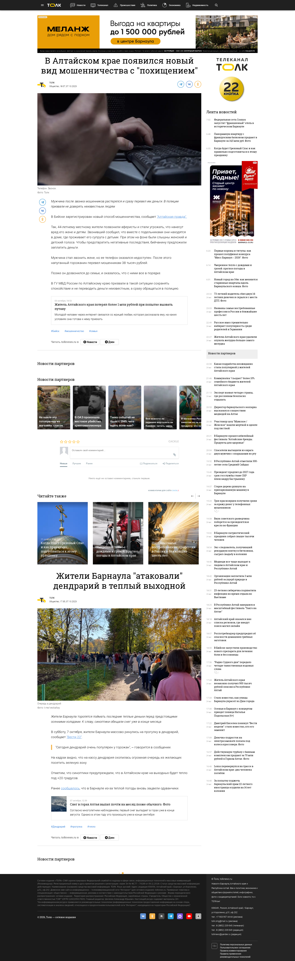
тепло (91, 826)
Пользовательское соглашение (235, 947)
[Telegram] (181, 84)
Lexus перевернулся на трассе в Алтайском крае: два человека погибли (233, 770)
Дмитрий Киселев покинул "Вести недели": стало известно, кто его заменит (235, 727)
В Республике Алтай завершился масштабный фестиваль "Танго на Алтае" (235, 608)
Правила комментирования (233, 951)
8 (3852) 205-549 (224, 930)
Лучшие (76, 463)
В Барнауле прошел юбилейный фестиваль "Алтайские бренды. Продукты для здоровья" (234, 439)
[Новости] (89, 342)
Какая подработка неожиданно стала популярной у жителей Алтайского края (233, 367)
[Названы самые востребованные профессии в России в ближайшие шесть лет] (173, 533)
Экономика (174, 5)
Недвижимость (200, 5)
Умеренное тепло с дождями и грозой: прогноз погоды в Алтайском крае (117, 551)
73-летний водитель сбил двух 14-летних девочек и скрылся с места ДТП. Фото (235, 297)
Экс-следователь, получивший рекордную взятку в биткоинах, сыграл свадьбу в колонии (233, 551)
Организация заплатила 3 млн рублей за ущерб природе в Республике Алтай (233, 579)
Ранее (89, 463)
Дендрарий (58, 826)
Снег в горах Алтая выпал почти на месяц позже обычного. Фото (120, 804)
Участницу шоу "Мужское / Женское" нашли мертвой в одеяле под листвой (235, 425)
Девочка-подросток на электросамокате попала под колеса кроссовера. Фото (232, 741)
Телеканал (102, 5)
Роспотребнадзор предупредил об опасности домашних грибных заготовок (235, 637)
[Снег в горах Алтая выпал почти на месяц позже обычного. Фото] (59, 808)
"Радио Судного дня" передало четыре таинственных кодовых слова (234, 665)
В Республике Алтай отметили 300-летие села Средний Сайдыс (236, 462)
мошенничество (74, 331)
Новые (63, 463)
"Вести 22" (74, 737)
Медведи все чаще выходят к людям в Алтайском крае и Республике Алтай (232, 565)
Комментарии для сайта (163, 490)
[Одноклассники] (198, 84)
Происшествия (127, 5)
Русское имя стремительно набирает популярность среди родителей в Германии (233, 326)
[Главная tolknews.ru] (54, 5)
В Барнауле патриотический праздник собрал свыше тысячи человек (234, 536)
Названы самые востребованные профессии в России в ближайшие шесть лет (173, 549)
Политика (152, 5)
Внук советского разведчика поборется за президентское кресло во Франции (231, 522)
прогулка (76, 826)
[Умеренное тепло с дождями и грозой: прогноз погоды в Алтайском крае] (118, 533)
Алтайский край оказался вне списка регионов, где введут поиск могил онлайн (232, 622)
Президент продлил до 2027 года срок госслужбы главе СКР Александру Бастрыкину (234, 475)
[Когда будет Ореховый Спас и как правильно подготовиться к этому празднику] (62, 533)
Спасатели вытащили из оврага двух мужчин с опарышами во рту (235, 452)
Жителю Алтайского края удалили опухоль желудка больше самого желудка (235, 340)
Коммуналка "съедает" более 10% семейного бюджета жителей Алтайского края (234, 382)
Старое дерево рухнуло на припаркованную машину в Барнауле (231, 490)
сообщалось (70, 788)
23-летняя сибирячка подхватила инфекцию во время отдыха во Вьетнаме (235, 594)
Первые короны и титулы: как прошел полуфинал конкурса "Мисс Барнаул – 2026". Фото (232, 254)
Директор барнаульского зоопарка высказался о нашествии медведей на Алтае (235, 410)
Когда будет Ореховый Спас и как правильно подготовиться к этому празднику (62, 549)
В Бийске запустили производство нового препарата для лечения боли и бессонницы (235, 651)
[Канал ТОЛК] (109, 342)
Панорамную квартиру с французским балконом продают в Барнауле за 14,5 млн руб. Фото (235, 137)
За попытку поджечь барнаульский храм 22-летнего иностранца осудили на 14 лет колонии (233, 785)
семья (93, 331)
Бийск (55, 331)
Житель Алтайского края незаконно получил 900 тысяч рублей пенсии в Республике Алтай (233, 685)
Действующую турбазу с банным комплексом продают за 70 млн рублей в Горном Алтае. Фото (234, 755)
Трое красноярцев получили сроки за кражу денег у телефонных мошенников (235, 504)
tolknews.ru (226, 879)
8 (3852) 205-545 (224, 925)
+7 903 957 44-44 (224, 917)
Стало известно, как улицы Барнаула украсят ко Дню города (234, 699)
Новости (81, 5)
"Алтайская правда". (172, 217)
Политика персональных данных (236, 944)
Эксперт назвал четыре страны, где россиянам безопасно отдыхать (233, 396)
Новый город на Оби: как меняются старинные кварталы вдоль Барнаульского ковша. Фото (236, 283)
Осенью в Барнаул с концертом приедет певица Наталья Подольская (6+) (233, 712)
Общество (54, 86)
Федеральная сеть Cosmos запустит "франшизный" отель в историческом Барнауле (234, 123)
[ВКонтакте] (189, 84)
